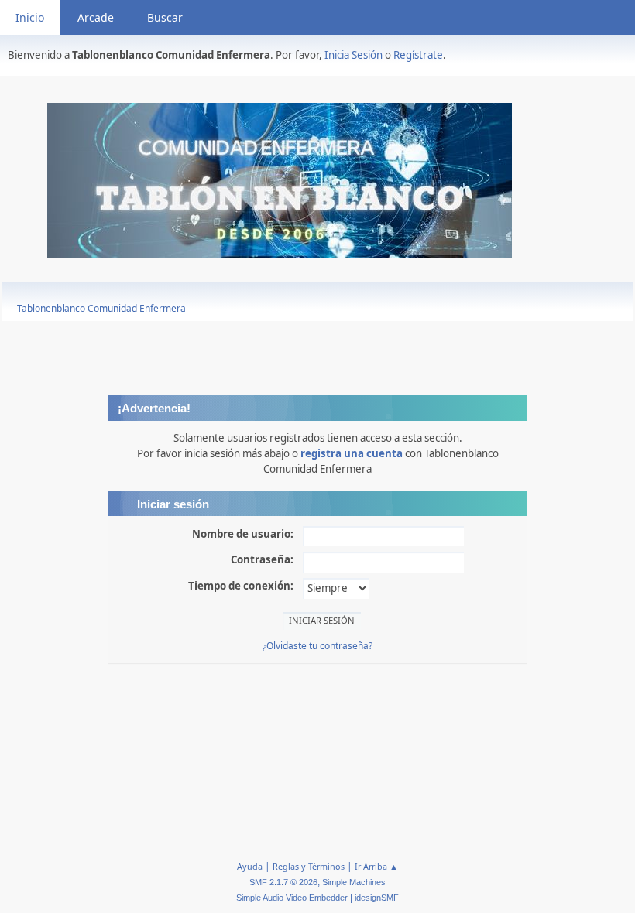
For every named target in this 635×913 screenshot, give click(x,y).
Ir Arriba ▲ (376, 866)
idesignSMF (377, 897)
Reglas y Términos (309, 866)
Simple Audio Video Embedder (292, 897)
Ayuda (250, 866)
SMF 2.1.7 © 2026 (283, 882)
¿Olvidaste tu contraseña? (317, 645)
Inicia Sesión (353, 55)
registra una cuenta (351, 453)
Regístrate (418, 55)
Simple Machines (354, 882)
